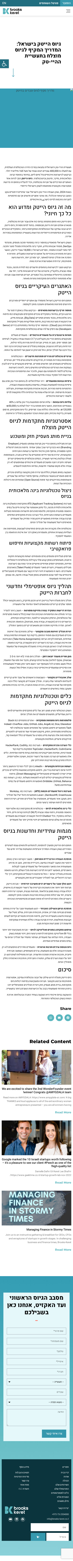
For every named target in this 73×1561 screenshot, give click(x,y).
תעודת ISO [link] (24, 1489)
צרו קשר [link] (25, 1480)
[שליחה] (38, 1537)
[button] (68, 1017)
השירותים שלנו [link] (62, 1485)
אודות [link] (66, 1476)
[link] (4, 63)
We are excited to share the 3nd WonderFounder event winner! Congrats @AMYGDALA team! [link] (36, 1090)
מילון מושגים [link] (63, 1501)
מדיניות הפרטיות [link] (21, 1476)
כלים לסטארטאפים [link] (60, 1493)
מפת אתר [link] (24, 1485)
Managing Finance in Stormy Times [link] (48, 1229)
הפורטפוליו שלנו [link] (61, 1489)
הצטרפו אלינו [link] (63, 1497)
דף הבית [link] (65, 1472)
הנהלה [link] (66, 1480)
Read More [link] (63, 1112)
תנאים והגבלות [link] (22, 1472)
